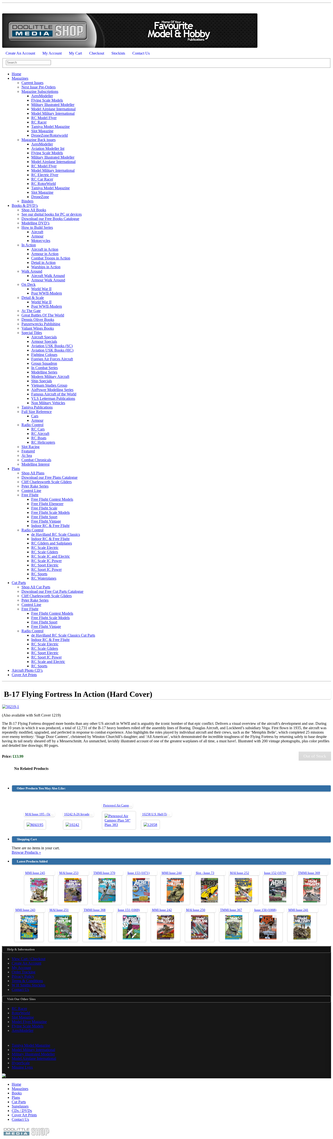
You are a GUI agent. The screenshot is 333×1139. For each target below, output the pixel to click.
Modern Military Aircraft (50, 376)
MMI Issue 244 (172, 873)
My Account (52, 53)
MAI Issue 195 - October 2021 (45, 814)
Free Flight (29, 495)
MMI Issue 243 (25, 910)
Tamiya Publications (37, 407)
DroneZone (40, 197)
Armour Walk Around (48, 280)
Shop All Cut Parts (35, 587)
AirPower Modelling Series (52, 390)
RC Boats (38, 438)
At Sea (26, 455)
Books (17, 1093)
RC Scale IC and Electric (50, 556)
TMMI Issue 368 (95, 910)
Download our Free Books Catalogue (50, 219)
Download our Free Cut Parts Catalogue (52, 591)
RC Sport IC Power (46, 569)
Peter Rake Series (35, 486)
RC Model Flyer (44, 118)
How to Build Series (37, 227)
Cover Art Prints (24, 675)
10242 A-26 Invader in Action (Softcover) (91, 814)
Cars (34, 416)
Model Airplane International (53, 109)
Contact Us (141, 53)
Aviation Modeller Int (47, 148)
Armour (37, 236)
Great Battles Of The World (42, 315)
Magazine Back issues (38, 140)
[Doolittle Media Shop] (130, 47)
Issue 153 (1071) (138, 873)
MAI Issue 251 (59, 910)
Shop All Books (33, 210)
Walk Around (31, 271)
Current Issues (32, 83)
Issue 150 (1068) (265, 910)
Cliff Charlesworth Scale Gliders (46, 482)
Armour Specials (44, 341)
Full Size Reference (36, 412)
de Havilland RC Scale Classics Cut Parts (63, 635)
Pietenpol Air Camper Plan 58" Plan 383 (129, 805)
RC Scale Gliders (44, 552)
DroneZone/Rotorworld (49, 135)
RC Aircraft (40, 433)
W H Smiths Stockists (28, 985)
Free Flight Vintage (46, 521)
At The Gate (31, 311)
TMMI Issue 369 (309, 873)
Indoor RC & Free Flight (50, 526)
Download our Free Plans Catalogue (49, 477)
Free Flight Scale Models (50, 512)
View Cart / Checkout (28, 959)
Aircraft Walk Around (48, 276)
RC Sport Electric (45, 565)
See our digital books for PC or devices (51, 214)
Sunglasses (20, 1106)
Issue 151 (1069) (129, 910)
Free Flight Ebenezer (47, 504)
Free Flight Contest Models (52, 499)
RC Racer (39, 122)
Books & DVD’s (25, 205)
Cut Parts (19, 583)
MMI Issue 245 (35, 873)
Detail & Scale (32, 298)
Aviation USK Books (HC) (52, 350)
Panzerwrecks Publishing (40, 324)
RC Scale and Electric (48, 662)
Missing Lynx (22, 1067)
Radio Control (32, 425)
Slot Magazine (42, 131)
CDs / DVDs (22, 1111)
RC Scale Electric (45, 548)
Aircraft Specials (44, 337)
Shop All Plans (32, 473)
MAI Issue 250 (195, 910)
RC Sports (39, 574)
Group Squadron (44, 363)
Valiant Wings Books (37, 328)
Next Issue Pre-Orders (38, 87)
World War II (41, 289)
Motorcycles (40, 241)
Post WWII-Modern (46, 293)
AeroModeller (42, 96)
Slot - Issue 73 (205, 873)
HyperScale (21, 1063)
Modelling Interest (35, 464)
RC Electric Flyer (44, 175)
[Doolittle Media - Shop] (26, 1137)
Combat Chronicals (36, 460)
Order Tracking (23, 972)
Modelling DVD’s (35, 223)
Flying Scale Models (47, 100)
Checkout (96, 53)
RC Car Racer (42, 179)
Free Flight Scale (44, 508)
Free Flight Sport (44, 517)
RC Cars (38, 429)
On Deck (28, 284)
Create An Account (20, 53)
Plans (16, 469)
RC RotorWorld (43, 184)
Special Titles (31, 333)
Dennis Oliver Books (37, 319)
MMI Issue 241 (298, 910)
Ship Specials (41, 381)
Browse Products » (26, 852)
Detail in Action (43, 262)
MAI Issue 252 (239, 873)
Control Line (31, 490)
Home (16, 74)
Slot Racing (30, 447)
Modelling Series (44, 372)
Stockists (118, 53)
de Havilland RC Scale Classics (55, 534)
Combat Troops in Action (50, 258)
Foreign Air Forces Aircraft (52, 359)
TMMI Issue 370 (104, 873)
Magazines (20, 78)
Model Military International (53, 113)
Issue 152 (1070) (275, 873)
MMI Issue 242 (162, 910)
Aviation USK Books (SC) (52, 346)
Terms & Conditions (27, 981)
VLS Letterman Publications (53, 398)
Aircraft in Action (44, 249)
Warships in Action (45, 267)
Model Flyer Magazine (29, 1022)
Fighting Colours (44, 355)
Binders (27, 201)
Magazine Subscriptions (39, 91)
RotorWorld (21, 1013)
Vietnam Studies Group (49, 385)
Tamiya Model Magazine (50, 126)
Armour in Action (45, 254)
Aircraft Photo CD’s (27, 670)
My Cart (75, 53)
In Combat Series (44, 368)
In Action (28, 245)
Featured (28, 451)
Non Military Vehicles (48, 403)
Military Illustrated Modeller (52, 105)
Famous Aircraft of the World (53, 394)
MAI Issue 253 (68, 873)
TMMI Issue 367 (231, 910)
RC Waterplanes (43, 578)
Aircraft (37, 232)
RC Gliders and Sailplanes (51, 543)
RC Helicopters (43, 442)
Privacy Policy (23, 976)
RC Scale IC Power (46, 561)
